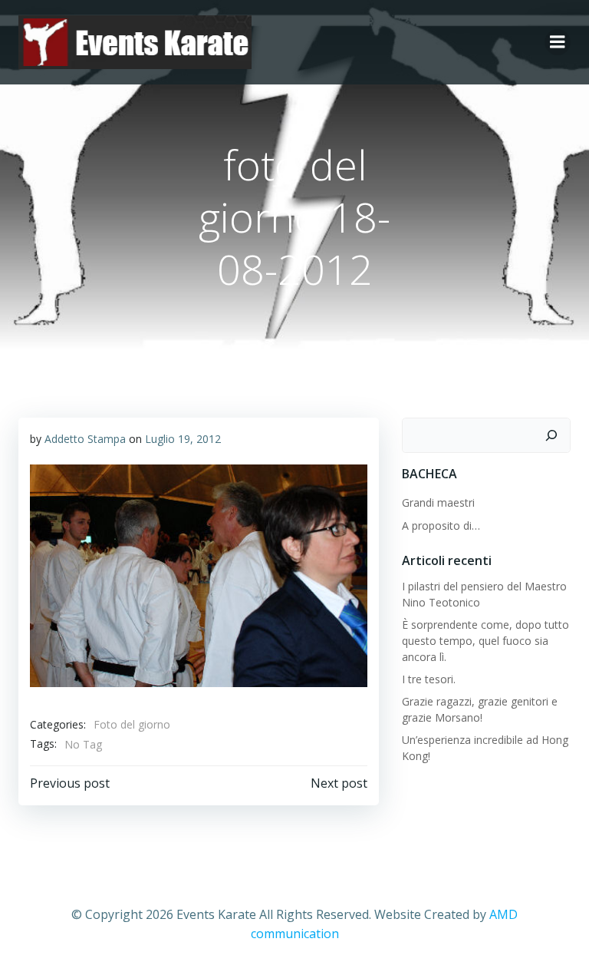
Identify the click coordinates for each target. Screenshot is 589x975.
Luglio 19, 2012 (183, 438)
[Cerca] (551, 435)
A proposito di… (441, 525)
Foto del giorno (132, 724)
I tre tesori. (429, 679)
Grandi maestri (438, 502)
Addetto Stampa (85, 438)
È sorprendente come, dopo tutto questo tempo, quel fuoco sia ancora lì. (485, 640)
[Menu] (558, 42)
